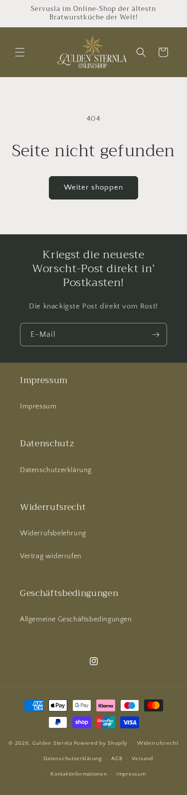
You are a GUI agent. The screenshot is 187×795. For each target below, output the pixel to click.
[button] (20, 52)
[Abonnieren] (156, 334)
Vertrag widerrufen (51, 556)
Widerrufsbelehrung (53, 533)
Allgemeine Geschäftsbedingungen (76, 619)
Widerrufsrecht (158, 743)
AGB (116, 759)
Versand (142, 759)
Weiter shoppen (93, 187)
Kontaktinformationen (78, 774)
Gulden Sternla (52, 743)
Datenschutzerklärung (56, 470)
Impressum (38, 406)
